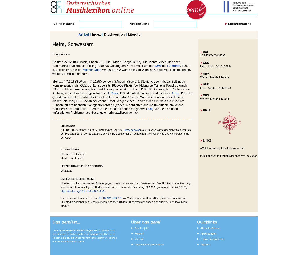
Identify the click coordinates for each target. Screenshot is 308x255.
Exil (149, 109)
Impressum (141, 244)
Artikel (84, 34)
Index (96, 34)
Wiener (88, 69)
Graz (175, 93)
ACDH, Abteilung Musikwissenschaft (222, 148)
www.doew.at (132, 130)
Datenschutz (156, 244)
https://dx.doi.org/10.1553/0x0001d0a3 (83, 191)
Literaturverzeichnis (212, 239)
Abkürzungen (208, 233)
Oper (97, 69)
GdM (157, 66)
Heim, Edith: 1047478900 (215, 66)
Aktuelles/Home (210, 228)
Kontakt (139, 239)
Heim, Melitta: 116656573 (215, 88)
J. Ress (112, 93)
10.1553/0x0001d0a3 (212, 55)
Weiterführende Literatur (214, 77)
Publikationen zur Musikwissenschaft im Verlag (228, 155)
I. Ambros (173, 66)
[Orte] (229, 133)
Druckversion (114, 34)
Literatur (135, 34)
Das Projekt (142, 228)
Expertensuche (239, 23)
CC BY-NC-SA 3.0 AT (110, 198)
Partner (139, 233)
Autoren (205, 244)
